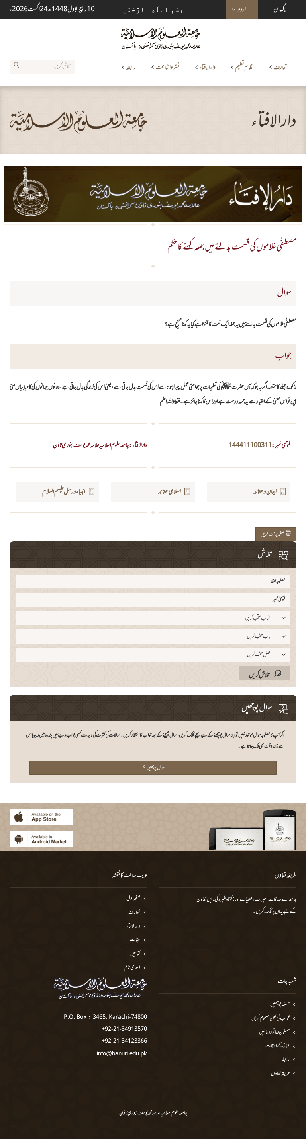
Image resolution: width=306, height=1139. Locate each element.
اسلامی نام (132, 968)
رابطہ (131, 68)
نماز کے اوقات (277, 1046)
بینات (135, 940)
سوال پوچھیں (156, 768)
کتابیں (135, 954)
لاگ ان (280, 10)
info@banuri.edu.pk (122, 1053)
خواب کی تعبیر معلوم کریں (270, 1019)
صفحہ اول (133, 899)
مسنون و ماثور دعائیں (274, 1033)
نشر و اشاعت (167, 68)
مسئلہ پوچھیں (280, 1005)
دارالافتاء (207, 68)
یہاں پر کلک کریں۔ (268, 912)
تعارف (280, 68)
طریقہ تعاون (280, 1074)
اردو (242, 10)
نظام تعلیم (244, 68)
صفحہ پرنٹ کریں (273, 534)
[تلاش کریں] (16, 66)
